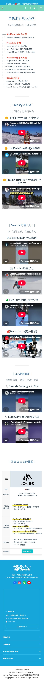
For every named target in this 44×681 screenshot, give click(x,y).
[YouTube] (29, 582)
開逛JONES (27, 551)
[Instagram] (19, 582)
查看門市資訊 (21, 627)
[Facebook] (15, 582)
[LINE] (24, 582)
